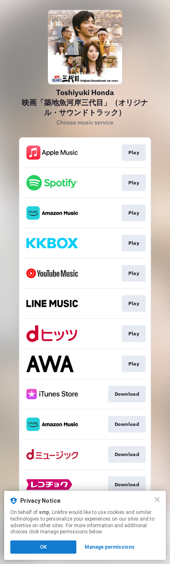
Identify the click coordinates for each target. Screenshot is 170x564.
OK (43, 547)
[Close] (157, 499)
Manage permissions (110, 547)
